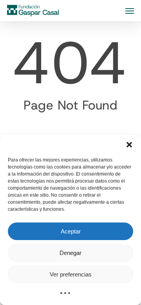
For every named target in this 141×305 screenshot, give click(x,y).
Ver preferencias (71, 274)
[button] (129, 145)
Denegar (70, 252)
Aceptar (71, 231)
